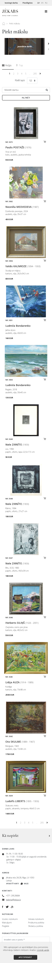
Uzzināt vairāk (43, 950)
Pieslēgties (28, 3)
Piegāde (5, 926)
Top (20, 65)
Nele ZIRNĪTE (17, 444)
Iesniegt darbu (11, 3)
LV (38, 3)
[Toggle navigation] (46, 12)
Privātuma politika (36, 922)
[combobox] (32, 81)
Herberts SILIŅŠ (22, 622)
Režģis (8, 65)
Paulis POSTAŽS (18, 147)
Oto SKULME (20, 741)
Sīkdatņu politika (35, 926)
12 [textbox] (30, 80)
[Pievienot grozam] (45, 142)
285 (35, 73)
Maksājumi (7, 922)
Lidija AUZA (19, 682)
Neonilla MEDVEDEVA (22, 207)
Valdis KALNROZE (22, 266)
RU (46, 3)
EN (42, 3)
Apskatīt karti (12, 883)
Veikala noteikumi (36, 919)
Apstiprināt (25, 957)
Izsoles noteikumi (10, 919)
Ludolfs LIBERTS (22, 801)
